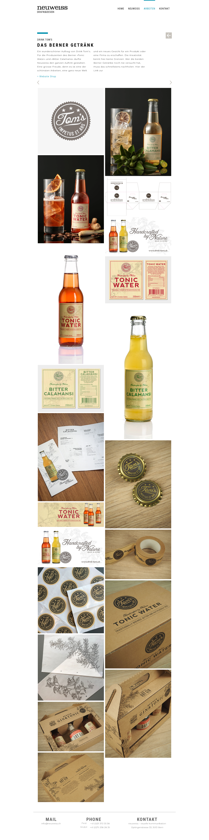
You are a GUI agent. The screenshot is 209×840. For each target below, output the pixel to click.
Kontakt (164, 8)
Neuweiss (134, 8)
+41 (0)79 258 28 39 (100, 827)
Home (121, 8)
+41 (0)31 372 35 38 (100, 823)
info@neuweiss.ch (51, 823)
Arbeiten (149, 8)
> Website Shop (46, 76)
